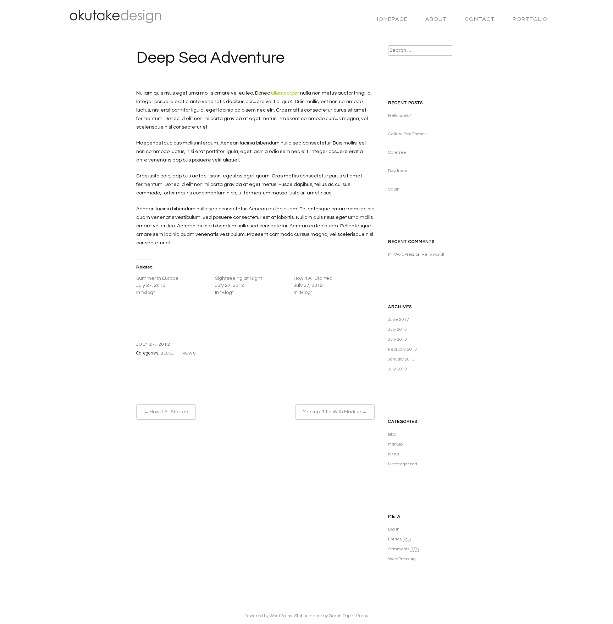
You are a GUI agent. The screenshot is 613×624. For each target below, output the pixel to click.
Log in (393, 529)
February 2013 (402, 349)
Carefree (397, 152)
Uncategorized (402, 464)
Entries (399, 539)
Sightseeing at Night (238, 278)
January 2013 (401, 359)
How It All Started (313, 278)
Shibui (300, 616)
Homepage (391, 19)
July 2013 (397, 339)
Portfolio (530, 19)
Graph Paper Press (348, 616)
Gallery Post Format (407, 134)
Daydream (398, 171)
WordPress (281, 616)
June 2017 (398, 319)
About (436, 19)
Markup (395, 444)
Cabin (393, 189)
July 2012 (397, 369)
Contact (480, 19)
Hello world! (399, 115)
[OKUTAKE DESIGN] (112, 20)
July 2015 (397, 329)
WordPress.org (402, 559)
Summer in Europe (157, 278)
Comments (403, 549)
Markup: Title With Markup (332, 411)
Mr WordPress (401, 254)
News (189, 353)
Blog (166, 353)
